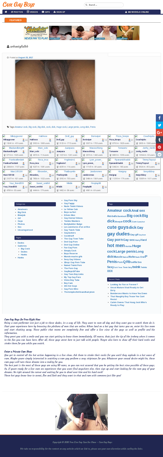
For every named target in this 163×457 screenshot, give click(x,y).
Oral (142, 257)
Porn (120, 262)
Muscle (117, 256)
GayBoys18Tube (72, 271)
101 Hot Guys (70, 286)
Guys (20, 221)
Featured (16, 20)
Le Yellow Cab (71, 209)
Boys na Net (70, 212)
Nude (137, 257)
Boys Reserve (71, 253)
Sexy (110, 267)
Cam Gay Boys (18, 4)
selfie (134, 262)
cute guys (117, 227)
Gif (19, 218)
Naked (125, 257)
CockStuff (69, 236)
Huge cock (62, 127)
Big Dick (22, 212)
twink (136, 267)
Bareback (121, 216)
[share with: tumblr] (159, 139)
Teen (120, 267)
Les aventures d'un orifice (77, 227)
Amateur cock (21, 127)
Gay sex (129, 239)
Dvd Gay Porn (71, 242)
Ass (109, 216)
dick (53, 127)
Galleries (22, 246)
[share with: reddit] (159, 154)
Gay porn (115, 240)
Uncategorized (25, 230)
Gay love (142, 235)
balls (114, 216)
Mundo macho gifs (73, 256)
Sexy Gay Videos (72, 259)
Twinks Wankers (72, 221)
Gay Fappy (69, 203)
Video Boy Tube (71, 280)
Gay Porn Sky (70, 200)
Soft (116, 267)
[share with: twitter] (159, 125)
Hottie (128, 246)
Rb (128, 262)
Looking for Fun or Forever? (124, 284)
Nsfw (132, 256)
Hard (144, 239)
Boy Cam (68, 283)
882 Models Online (138, 12)
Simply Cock (70, 250)
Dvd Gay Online (71, 245)
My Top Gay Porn (72, 277)
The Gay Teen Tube (74, 238)
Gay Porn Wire (71, 289)
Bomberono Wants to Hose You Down (128, 293)
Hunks (24, 254)
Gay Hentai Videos (73, 218)
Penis (93, 127)
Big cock (33, 127)
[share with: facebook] (159, 118)
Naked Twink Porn (73, 265)
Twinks (144, 267)
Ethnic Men (69, 215)
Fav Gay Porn (70, 247)
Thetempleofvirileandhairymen (79, 292)
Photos (21, 224)
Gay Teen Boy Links (73, 274)
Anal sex (138, 211)
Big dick (41, 127)
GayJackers (70, 233)
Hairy (137, 240)
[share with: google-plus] (159, 132)
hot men (116, 245)
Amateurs (23, 209)
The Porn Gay (71, 268)
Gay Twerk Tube (72, 230)
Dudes (21, 243)
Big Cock (25, 249)
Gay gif (134, 234)
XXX (110, 271)
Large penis (73, 127)
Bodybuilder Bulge (73, 224)
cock (48, 127)
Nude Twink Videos (73, 206)
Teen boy (127, 267)
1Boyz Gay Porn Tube (74, 262)
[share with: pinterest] (159, 147)
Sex (19, 227)
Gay (140, 228)
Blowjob (21, 215)
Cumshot (141, 222)
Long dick (84, 127)
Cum (134, 222)
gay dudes (118, 233)
